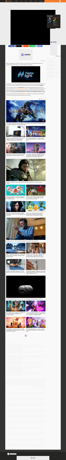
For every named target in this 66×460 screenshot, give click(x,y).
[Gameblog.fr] (8, 1)
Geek (25, 1)
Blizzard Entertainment (56, 25)
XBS (49, 1)
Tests (36, 1)
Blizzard (25, 93)
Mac (55, 19)
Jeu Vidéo (16, 1)
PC (45, 1)
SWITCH (52, 1)
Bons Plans (41, 1)
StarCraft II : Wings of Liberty (56, 18)
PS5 (47, 1)
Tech (21, 1)
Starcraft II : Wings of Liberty (20, 88)
